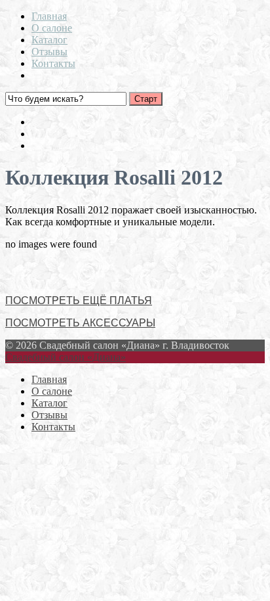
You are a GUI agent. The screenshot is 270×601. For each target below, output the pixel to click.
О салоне (51, 27)
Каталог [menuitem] (49, 403)
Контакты (53, 63)
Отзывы (49, 51)
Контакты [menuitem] (53, 426)
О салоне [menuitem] (51, 391)
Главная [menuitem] (49, 379)
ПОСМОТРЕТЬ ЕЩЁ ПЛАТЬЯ (78, 300)
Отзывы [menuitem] (49, 414)
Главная (49, 16)
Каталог (49, 39)
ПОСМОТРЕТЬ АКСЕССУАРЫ (80, 322)
